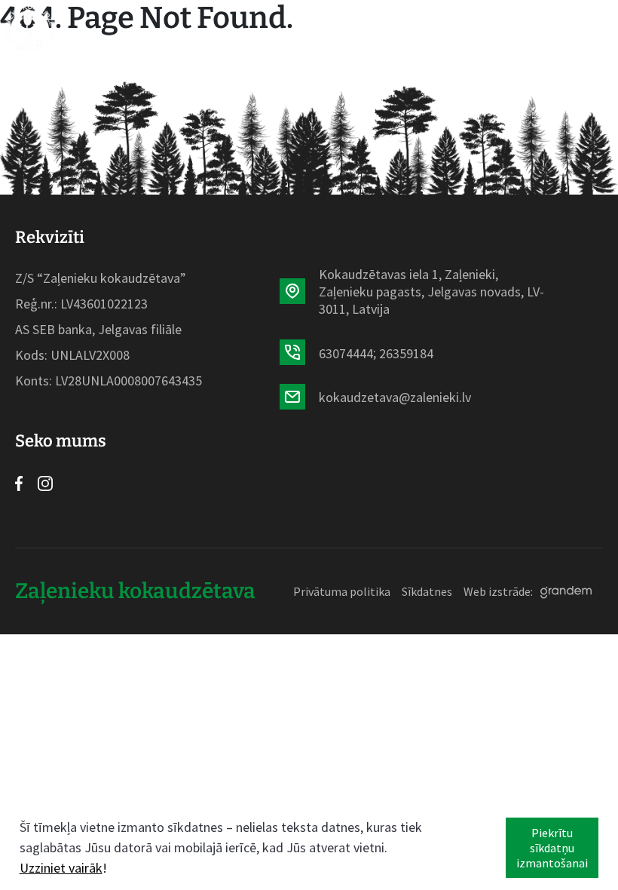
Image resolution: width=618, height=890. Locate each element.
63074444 (346, 353)
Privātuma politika (341, 591)
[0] (560, 27)
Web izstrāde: (498, 591)
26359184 (406, 353)
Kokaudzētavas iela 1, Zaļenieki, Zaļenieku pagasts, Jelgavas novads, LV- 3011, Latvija (431, 291)
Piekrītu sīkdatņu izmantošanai (552, 847)
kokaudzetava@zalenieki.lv (395, 397)
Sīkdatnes (427, 591)
